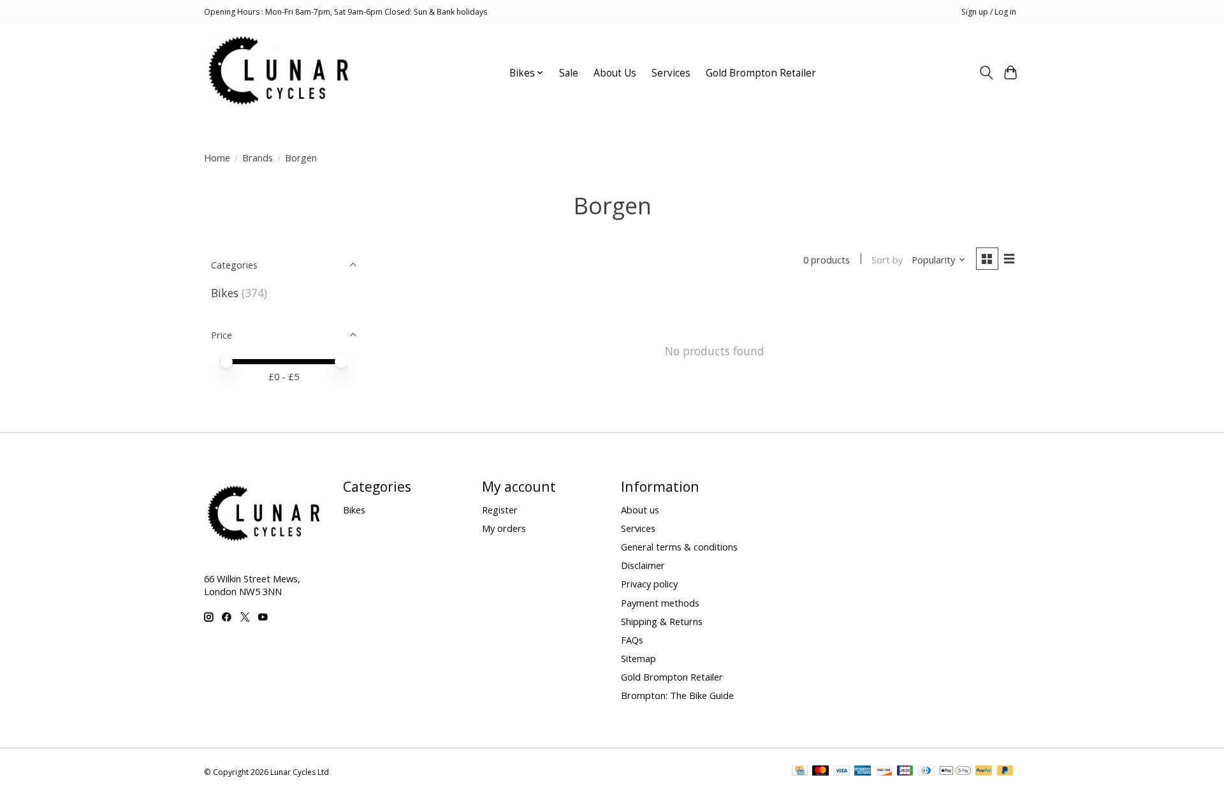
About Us (615, 73)
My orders (504, 528)
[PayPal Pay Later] (1005, 771)
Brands (257, 157)
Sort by (887, 259)
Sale (568, 73)
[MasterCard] (820, 771)
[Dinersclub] (926, 771)
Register (500, 509)
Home (217, 157)
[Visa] (841, 771)
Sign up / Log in (988, 11)
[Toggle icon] (986, 72)
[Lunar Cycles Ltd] (279, 72)
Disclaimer (643, 565)
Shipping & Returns (662, 621)
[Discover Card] (884, 771)
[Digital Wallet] (955, 771)
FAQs (632, 639)
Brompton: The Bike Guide (677, 695)
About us (640, 509)
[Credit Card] (800, 771)
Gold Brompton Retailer (761, 73)
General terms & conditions (679, 546)
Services (671, 73)
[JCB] (905, 771)
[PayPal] (983, 771)
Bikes (224, 292)
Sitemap (638, 658)
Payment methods (660, 602)
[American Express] (862, 771)
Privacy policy (649, 583)
